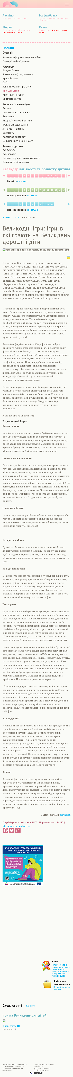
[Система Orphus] (36, 1073)
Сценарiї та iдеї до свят (16, 61)
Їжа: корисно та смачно (16, 112)
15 (64, 176)
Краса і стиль (10, 78)
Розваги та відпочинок (16, 162)
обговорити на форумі (16, 825)
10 (44, 176)
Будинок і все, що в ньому (18, 141)
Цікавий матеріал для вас (61, 988)
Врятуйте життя (12, 98)
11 (48, 176)
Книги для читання (13, 94)
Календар (10, 169)
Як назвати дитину (13, 128)
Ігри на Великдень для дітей (25, 1015)
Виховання (9, 116)
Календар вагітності (14, 136)
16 (67, 176)
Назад (4, 175)
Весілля (7, 108)
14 (60, 176)
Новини (8, 48)
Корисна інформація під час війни (22, 57)
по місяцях (9, 154)
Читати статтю (10, 1025)
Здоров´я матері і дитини (17, 120)
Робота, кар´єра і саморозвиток (21, 158)
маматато (10, 4)
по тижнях (9, 150)
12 (52, 176)
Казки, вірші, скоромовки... (19, 74)
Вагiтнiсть (8, 132)
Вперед (69, 175)
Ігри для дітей (11, 90)
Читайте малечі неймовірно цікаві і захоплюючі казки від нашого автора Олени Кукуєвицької (61, 970)
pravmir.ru (64, 814)
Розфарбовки (11, 70)
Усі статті (30, 1005)
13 (56, 176)
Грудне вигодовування (16, 124)
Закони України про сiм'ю (17, 86)
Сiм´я (5, 82)
